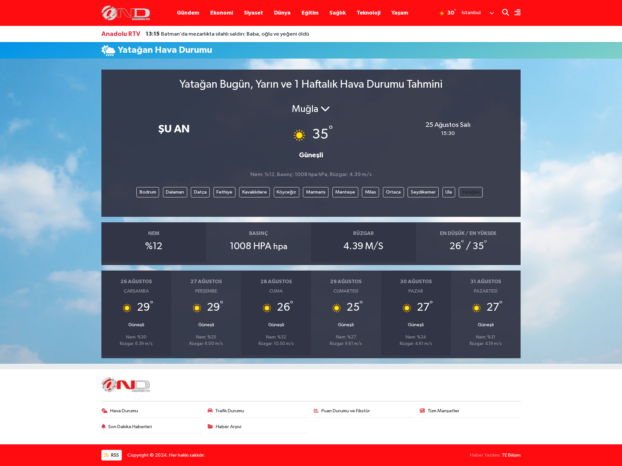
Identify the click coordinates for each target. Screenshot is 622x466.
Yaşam (399, 13)
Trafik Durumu (229, 410)
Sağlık (337, 13)
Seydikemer (423, 192)
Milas (370, 192)
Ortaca (393, 192)
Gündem (188, 13)
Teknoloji (368, 13)
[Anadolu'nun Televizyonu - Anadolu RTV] (125, 12)
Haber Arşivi (228, 426)
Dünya (282, 13)
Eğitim (310, 13)
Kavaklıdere (254, 192)
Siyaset (253, 13)
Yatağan (471, 192)
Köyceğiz (286, 192)
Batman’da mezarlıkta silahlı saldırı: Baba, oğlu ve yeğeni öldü (227, 34)
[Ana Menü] (515, 13)
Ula (448, 192)
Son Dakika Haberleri (130, 426)
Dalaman (175, 192)
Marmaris (316, 192)
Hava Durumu (124, 410)
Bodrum (148, 192)
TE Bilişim (511, 455)
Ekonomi (221, 13)
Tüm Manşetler (443, 410)
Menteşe (345, 192)
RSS (114, 455)
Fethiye (224, 192)
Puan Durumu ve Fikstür (345, 410)
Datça (200, 192)
